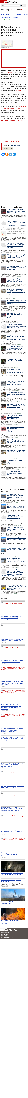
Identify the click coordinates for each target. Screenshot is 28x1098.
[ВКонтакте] (3, 154)
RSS (12, 937)
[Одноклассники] (7, 154)
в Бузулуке (4, 120)
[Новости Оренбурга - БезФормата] (8, 2)
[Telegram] (10, 154)
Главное (4, 14)
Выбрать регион (4, 935)
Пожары (15, 17)
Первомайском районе (17, 120)
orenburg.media (7, 47)
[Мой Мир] (14, 154)
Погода (24, 14)
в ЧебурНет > (5, 20)
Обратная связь (4, 934)
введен (9, 72)
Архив (10, 14)
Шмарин (19, 90)
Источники (17, 14)
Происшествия (6, 17)
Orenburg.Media (14, 145)
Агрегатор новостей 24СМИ (10, 141)
